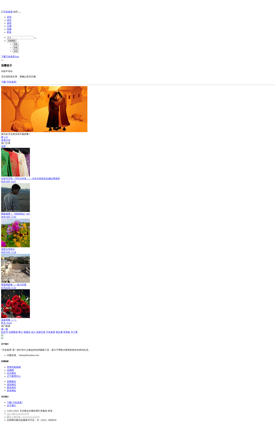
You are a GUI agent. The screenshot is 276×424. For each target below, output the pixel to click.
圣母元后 (5, 140)
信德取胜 (13, 332)
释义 (20, 332)
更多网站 (11, 390)
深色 (16, 48)
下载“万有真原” (9, 82)
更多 (9, 32)
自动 (16, 51)
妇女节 (4, 332)
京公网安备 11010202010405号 (24, 417)
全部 (3, 146)
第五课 (59, 332)
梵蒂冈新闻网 (14, 367)
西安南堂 (11, 387)
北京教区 (11, 373)
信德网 (10, 370)
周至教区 (11, 384)
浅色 (16, 44)
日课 (9, 26)
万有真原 (50, 332)
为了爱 (74, 332)
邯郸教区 (11, 381)
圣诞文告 (40, 332)
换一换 (4, 329)
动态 (9, 20)
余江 (33, 332)
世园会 (27, 332)
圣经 (9, 23)
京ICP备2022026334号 (18, 414)
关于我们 (11, 405)
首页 (9, 17)
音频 (9, 29)
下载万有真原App (10, 56)
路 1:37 (4, 137)
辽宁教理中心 (14, 376)
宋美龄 (66, 332)
